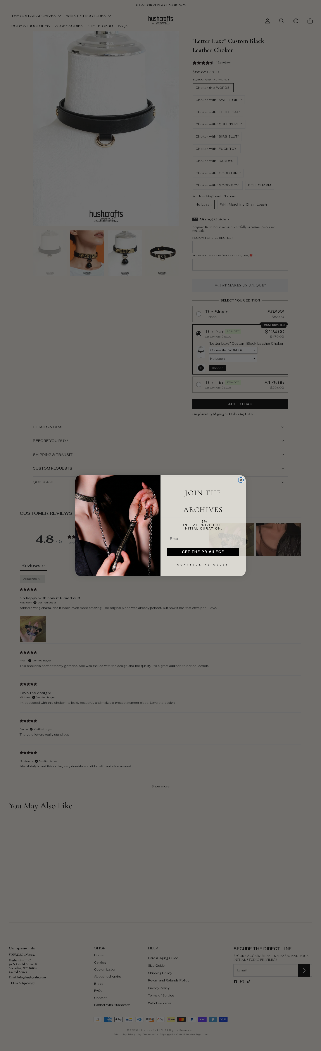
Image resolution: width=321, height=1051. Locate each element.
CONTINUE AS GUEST (203, 565)
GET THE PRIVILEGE (203, 552)
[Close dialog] (240, 480)
